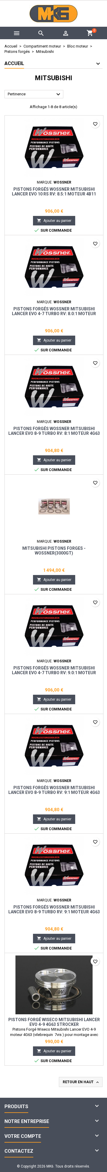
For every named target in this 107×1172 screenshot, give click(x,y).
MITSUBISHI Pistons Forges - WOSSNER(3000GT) (54, 550)
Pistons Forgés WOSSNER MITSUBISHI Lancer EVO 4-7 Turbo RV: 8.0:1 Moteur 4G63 (54, 314)
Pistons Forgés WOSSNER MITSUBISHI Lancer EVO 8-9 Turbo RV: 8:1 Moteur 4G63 (54, 431)
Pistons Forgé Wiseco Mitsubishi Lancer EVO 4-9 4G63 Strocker (54, 1022)
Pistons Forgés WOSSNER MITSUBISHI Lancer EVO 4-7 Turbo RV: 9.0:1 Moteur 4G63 (54, 673)
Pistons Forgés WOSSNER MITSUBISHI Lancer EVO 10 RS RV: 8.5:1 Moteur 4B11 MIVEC (54, 194)
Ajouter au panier (54, 220)
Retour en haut (81, 1082)
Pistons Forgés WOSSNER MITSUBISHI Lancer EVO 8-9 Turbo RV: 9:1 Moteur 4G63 (54, 790)
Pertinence (35, 94)
